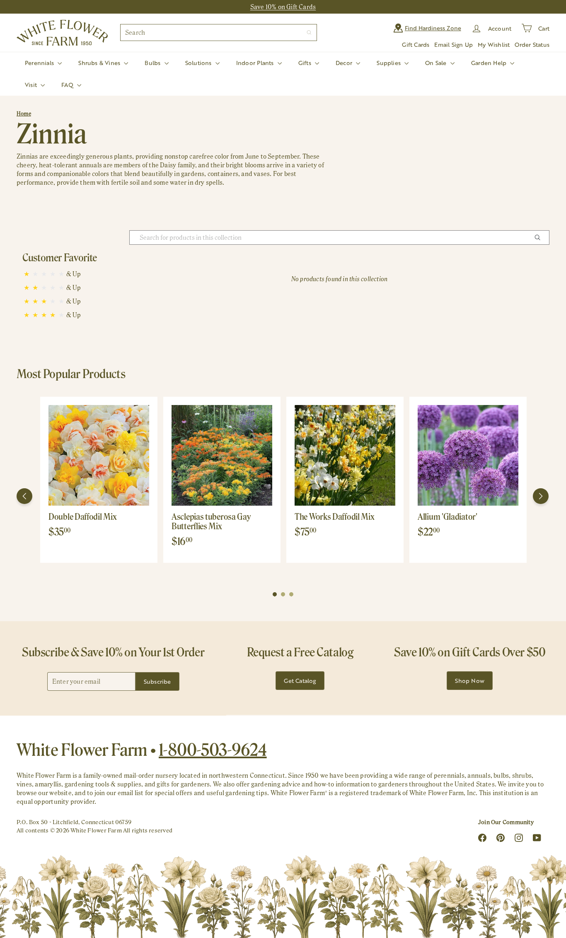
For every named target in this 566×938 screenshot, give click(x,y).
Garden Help (489, 63)
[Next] (541, 496)
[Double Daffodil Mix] (98, 455)
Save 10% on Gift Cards (283, 6)
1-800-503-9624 (213, 750)
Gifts (305, 63)
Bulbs (153, 63)
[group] (98, 480)
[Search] (309, 32)
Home (24, 114)
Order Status (532, 44)
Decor (345, 63)
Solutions (199, 63)
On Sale (436, 63)
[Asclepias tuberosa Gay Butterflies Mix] (222, 455)
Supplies (389, 63)
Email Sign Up (453, 44)
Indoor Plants (256, 63)
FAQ (68, 85)
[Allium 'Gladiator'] (468, 455)
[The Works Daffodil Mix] (345, 455)
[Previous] (24, 496)
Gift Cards (415, 44)
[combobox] (218, 32)
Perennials (40, 63)
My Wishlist (494, 44)
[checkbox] (73, 274)
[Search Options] (540, 237)
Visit (32, 85)
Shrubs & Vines (100, 63)
